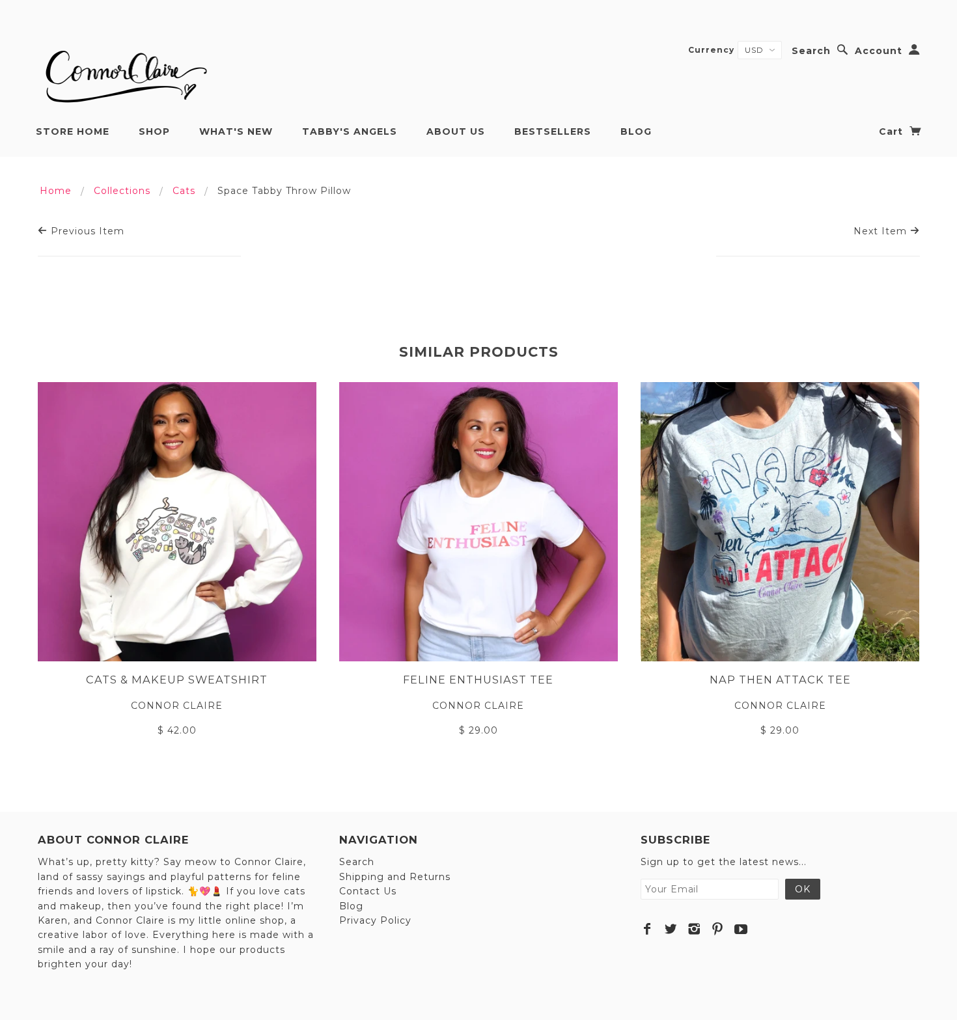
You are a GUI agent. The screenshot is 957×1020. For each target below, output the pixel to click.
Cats (184, 191)
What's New (236, 131)
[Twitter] (671, 928)
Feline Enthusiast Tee (478, 679)
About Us (455, 131)
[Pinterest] (718, 928)
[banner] (124, 71)
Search (811, 51)
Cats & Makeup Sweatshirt (177, 679)
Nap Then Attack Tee (780, 679)
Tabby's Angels (349, 131)
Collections (122, 191)
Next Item (881, 231)
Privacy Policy (375, 920)
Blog (636, 131)
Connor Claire (177, 705)
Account (878, 51)
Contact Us (367, 891)
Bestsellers (552, 131)
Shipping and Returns (395, 877)
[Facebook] (647, 928)
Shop (154, 131)
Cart (892, 131)
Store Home (72, 131)
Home (56, 191)
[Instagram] (694, 928)
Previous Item (86, 231)
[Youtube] (741, 928)
